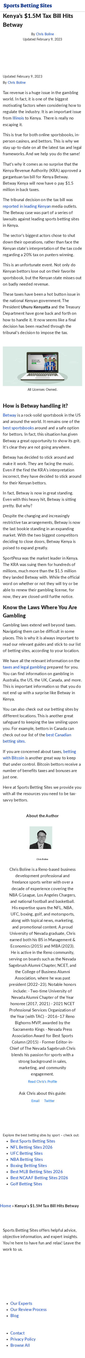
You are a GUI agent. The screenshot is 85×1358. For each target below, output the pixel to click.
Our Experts (21, 1304)
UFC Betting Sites (26, 1153)
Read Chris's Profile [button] (42, 1081)
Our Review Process (28, 1310)
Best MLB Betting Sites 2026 (36, 1172)
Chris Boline (45, 34)
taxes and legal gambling (25, 667)
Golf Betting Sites (26, 1184)
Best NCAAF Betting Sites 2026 (39, 1178)
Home (5, 1206)
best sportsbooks (18, 428)
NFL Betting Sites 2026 (31, 1147)
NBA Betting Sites (26, 1160)
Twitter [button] (49, 1101)
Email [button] (34, 1101)
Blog (14, 1316)
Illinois (18, 118)
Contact (17, 1333)
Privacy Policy (23, 1339)
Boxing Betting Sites (28, 1166)
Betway (9, 415)
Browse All (20, 1345)
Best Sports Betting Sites (32, 1141)
